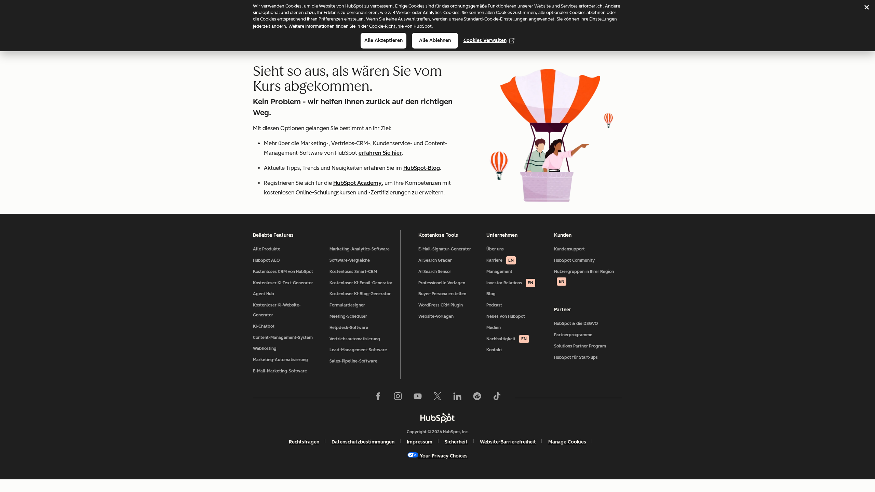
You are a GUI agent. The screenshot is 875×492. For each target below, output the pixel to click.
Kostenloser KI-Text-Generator (283, 283)
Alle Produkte (266, 249)
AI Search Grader (435, 260)
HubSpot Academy (357, 183)
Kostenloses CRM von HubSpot (283, 271)
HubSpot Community (574, 260)
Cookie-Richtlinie (386, 26)
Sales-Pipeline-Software (353, 361)
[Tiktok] (497, 397)
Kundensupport (569, 249)
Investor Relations (509, 283)
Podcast (494, 305)
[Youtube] (417, 397)
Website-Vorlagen (436, 316)
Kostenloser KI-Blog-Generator (360, 293)
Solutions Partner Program (580, 346)
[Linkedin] (457, 397)
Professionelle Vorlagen (441, 283)
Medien (493, 327)
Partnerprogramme (573, 334)
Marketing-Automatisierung (280, 359)
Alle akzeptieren (383, 40)
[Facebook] (378, 397)
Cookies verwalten (485, 40)
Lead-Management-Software (358, 349)
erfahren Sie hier (380, 153)
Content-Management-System (283, 337)
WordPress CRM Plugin (440, 305)
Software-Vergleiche (349, 260)
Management (499, 271)
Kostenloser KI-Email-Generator (360, 283)
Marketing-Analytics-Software (359, 249)
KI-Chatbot (263, 326)
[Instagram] (397, 397)
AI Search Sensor (434, 271)
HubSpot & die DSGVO (576, 323)
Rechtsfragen (304, 442)
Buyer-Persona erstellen (442, 293)
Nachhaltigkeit (506, 339)
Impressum (419, 442)
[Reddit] (477, 397)
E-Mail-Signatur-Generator (444, 249)
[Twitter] (437, 397)
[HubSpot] (437, 418)
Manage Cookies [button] (567, 442)
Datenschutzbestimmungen (363, 442)
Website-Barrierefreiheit (508, 442)
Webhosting (265, 348)
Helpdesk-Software (348, 327)
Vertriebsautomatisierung (354, 339)
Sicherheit (456, 442)
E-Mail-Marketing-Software (280, 371)
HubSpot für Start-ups (576, 357)
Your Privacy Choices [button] (444, 456)
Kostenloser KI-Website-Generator (277, 310)
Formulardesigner (347, 305)
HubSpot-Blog (421, 168)
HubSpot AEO (266, 260)
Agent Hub (263, 293)
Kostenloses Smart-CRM (353, 271)
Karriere (500, 260)
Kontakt (494, 349)
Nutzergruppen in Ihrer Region (584, 276)
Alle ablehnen (435, 40)
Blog (491, 293)
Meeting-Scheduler (348, 316)
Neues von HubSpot (505, 316)
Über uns (495, 249)
